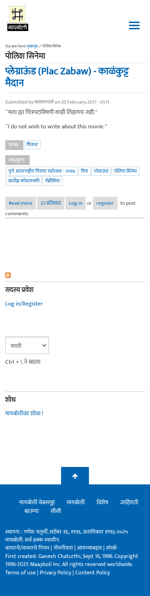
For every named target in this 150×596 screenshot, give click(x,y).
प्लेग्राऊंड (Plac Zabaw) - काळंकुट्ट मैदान (67, 77)
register (105, 203)
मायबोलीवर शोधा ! (24, 413)
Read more (22, 203)
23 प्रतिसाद (50, 203)
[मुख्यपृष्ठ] (18, 17)
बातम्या (31, 511)
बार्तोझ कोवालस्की (23, 181)
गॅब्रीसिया (52, 181)
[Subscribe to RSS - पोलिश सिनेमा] (75, 275)
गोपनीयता (63, 548)
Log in (75, 203)
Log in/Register (24, 304)
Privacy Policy (56, 573)
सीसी (56, 511)
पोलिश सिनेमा (125, 171)
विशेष (102, 502)
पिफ (84, 171)
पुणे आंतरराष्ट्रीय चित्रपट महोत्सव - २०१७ (41, 171)
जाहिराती (129, 502)
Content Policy (92, 573)
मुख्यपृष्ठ (32, 46)
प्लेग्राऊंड (101, 171)
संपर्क (111, 548)
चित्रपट (32, 145)
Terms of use (20, 573)
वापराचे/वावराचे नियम (27, 548)
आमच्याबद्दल (90, 548)
